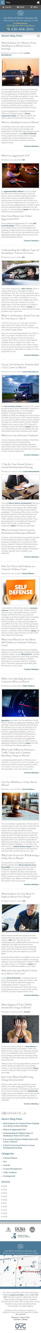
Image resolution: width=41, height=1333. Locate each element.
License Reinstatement (30, 372)
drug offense (31, 1046)
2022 (4, 1200)
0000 (4, 1217)
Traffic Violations (28, 686)
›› (24, 1113)
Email (21, 7)
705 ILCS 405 (33, 1091)
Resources (15, 1317)
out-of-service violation (13, 406)
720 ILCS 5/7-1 (26, 654)
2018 (4, 1213)
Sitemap (24, 1319)
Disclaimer (17, 1319)
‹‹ (2, 1113)
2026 (4, 1186)
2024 (4, 1193)
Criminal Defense (28, 573)
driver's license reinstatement (20, 503)
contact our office (17, 1295)
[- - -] (2, 2)
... (22, 1113)
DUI (23, 160)
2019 (4, 1210)
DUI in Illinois (27, 289)
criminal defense (19, 846)
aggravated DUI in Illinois (14, 191)
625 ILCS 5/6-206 (29, 133)
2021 (4, 1203)
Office (35, 7)
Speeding (5, 720)
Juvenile (27, 1012)
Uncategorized (9, 1176)
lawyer (13, 116)
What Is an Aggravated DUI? (14, 1130)
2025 (4, 1190)
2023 (4, 1196)
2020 (4, 1207)
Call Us (8, 7)
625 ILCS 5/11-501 (13, 978)
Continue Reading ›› (32, 146)
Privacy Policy (24, 1317)
